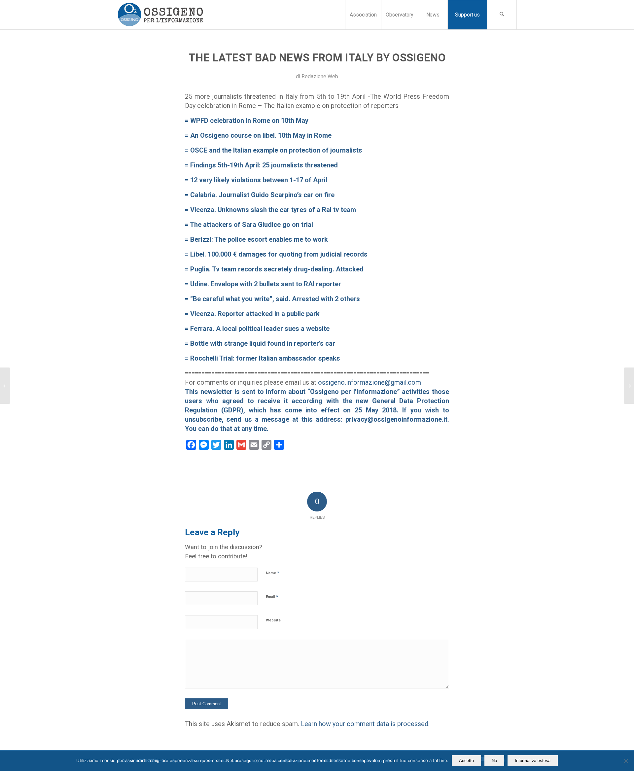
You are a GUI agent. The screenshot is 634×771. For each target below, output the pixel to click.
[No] (625, 760)
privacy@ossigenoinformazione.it (396, 419)
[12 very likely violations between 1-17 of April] (5, 386)
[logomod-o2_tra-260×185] (160, 14)
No (494, 760)
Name (272, 572)
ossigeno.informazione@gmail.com (369, 382)
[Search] (502, 14)
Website (273, 620)
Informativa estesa (532, 760)
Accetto (466, 760)
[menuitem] (363, 14)
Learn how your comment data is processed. (365, 724)
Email (272, 596)
